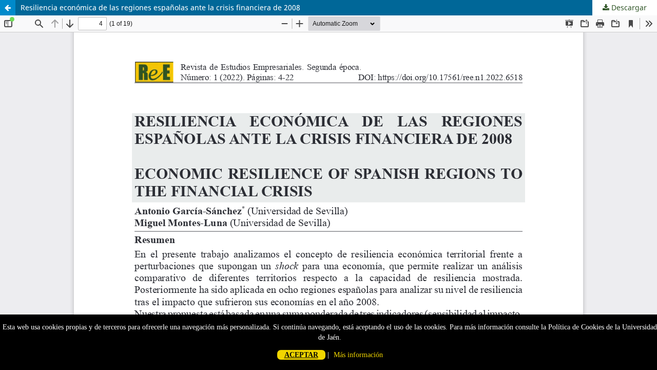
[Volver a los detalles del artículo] (7, 7)
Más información (358, 355)
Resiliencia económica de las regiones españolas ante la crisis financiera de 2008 (160, 7)
